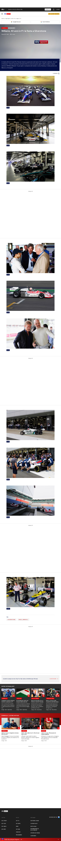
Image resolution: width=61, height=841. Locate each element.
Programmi (19, 834)
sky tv (17, 820)
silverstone (11, 619)
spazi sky (18, 832)
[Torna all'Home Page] (7, 14)
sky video (3, 826)
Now (17, 826)
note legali (33, 826)
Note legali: (32, 817)
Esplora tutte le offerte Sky (15, 9)
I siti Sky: (3, 817)
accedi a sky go (53, 817)
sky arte (3, 829)
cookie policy (34, 823)
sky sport (4, 820)
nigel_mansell (23, 619)
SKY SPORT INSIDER (54, 13)
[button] (28, 839)
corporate (33, 835)
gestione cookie (34, 820)
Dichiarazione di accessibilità (34, 829)
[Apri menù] (2, 14)
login (58, 9)
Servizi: (17, 817)
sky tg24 (3, 823)
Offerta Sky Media (35, 832)
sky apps (18, 823)
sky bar (18, 829)
